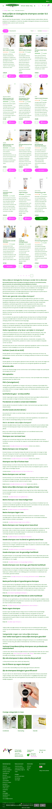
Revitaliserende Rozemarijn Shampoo (40, 145)
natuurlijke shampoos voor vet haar (18, 484)
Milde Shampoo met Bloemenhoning (8, 145)
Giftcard (23, 5)
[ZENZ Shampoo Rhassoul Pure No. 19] (25, 135)
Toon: (32, 31)
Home (9, 10)
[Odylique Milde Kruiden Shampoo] (25, 41)
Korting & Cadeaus (7, 769)
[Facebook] (39, 752)
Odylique (21, 48)
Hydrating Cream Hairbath (7, 193)
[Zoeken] (39, 5)
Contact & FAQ (6, 771)
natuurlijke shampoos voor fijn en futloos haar (22, 471)
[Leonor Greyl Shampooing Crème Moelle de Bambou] (25, 89)
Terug (5, 10)
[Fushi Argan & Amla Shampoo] (41, 89)
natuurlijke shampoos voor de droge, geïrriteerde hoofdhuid (25, 576)
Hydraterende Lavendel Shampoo (9, 241)
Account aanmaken (19, 776)
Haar (13, 10)
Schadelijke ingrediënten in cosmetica (6, 795)
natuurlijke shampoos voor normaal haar (19, 446)
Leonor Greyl (6, 48)
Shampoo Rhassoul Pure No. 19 (25, 145)
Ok (36, 805)
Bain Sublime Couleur (8, 50)
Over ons (5, 766)
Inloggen (17, 774)
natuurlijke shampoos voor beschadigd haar (17, 509)
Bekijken (41, 218)
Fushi (36, 96)
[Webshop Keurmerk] (40, 766)
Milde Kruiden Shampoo (25, 50)
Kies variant (25, 76)
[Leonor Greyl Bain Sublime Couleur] (9, 41)
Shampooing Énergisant (41, 240)
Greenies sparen (6, 768)
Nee (43, 805)
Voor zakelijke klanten (8, 798)
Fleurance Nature (7, 96)
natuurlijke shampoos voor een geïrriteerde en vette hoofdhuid (22, 605)
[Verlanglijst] (45, 6)
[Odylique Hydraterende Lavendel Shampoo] (9, 232)
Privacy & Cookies (7, 782)
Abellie (4, 142)
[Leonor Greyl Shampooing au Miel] (41, 183)
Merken (28, 5)
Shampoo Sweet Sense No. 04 (41, 50)
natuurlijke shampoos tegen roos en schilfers (19, 522)
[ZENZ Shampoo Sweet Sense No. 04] (41, 41)
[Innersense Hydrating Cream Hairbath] (9, 183)
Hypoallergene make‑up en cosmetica (6, 787)
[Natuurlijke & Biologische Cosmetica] (12, 5)
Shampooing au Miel (40, 192)
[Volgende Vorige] (31, 275)
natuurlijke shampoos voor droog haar (20, 458)
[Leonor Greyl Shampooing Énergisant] (41, 232)
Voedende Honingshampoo (23, 241)
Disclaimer (5, 784)
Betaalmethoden (7, 777)
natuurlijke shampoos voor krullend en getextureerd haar (21, 549)
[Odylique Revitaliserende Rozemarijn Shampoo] (41, 135)
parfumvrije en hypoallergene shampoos (17, 593)
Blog (31, 5)
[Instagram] (42, 752)
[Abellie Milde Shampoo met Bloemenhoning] (9, 135)
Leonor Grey (16, 653)
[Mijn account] (42, 6)
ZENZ (36, 48)
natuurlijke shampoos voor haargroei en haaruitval (19, 536)
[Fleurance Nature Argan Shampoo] (25, 183)
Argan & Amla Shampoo (41, 98)
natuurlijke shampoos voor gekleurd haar (18, 496)
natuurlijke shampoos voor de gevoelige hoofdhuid (20, 562)
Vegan (4, 791)
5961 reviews (34, 756)
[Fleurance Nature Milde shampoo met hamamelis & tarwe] (9, 89)
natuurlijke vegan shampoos (14, 622)
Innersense (5, 190)
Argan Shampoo (23, 192)
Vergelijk (13, 52)
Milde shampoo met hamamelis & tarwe (8, 99)
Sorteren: (40, 31)
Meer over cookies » (26, 807)
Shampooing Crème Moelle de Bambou (24, 99)
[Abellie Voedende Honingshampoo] (25, 232)
